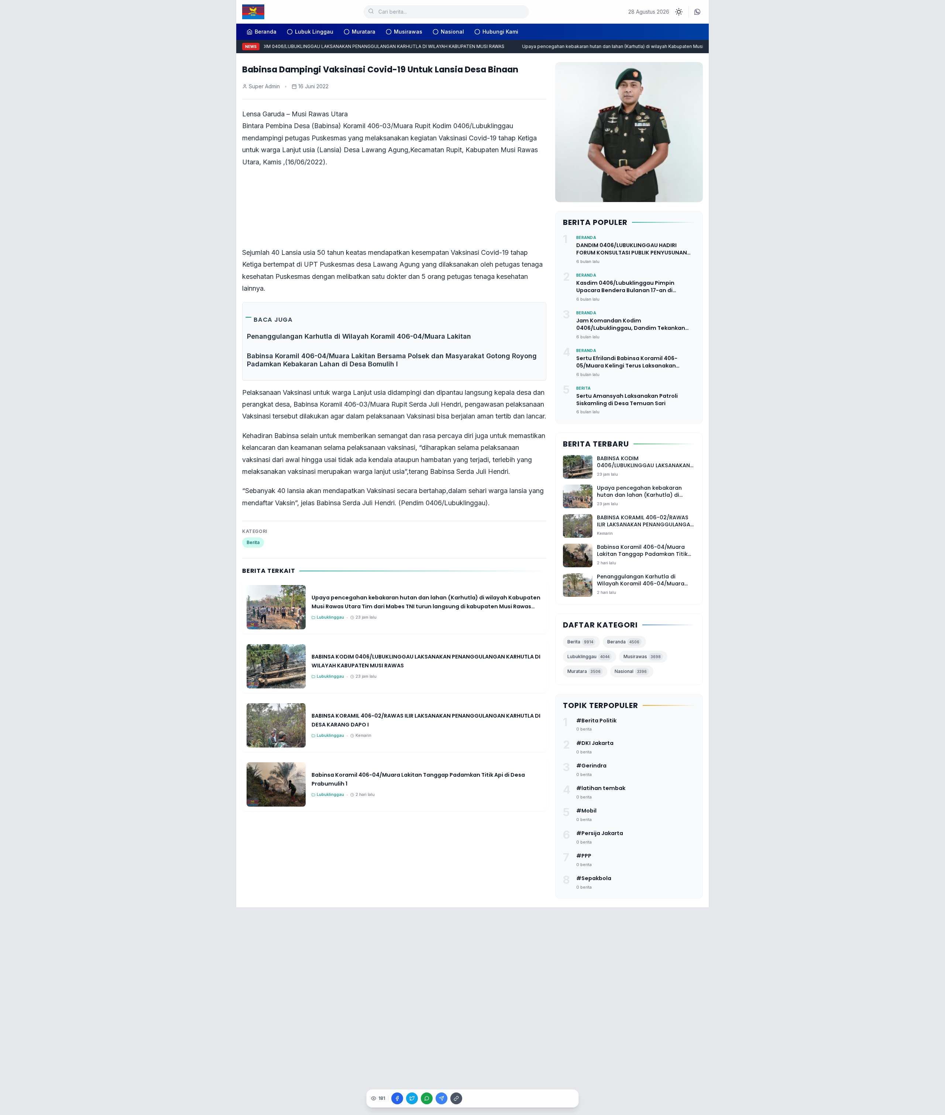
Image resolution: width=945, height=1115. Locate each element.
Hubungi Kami (500, 31)
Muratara (363, 31)
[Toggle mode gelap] (678, 11)
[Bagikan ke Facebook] (397, 1098)
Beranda (623, 641)
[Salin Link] (456, 1098)
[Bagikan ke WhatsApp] (427, 1098)
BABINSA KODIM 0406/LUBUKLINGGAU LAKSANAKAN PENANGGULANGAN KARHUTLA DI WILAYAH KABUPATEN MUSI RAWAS (357, 46)
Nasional (452, 31)
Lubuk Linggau (314, 31)
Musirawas (408, 31)
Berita (253, 542)
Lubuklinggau (588, 656)
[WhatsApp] (697, 11)
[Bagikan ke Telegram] (441, 1098)
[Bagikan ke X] (412, 1098)
